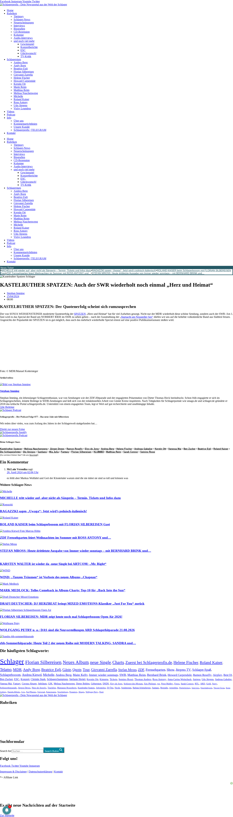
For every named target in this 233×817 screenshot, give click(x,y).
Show (170, 669)
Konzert (25, 679)
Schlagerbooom (10, 675)
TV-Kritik (25, 56)
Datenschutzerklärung (40, 771)
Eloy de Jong (92, 449)
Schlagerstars (14, 59)
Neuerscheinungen (24, 22)
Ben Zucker (189, 449)
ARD (202, 683)
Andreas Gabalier (143, 449)
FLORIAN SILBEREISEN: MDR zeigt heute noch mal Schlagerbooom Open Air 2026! (61, 616)
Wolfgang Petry (92, 692)
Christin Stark (38, 679)
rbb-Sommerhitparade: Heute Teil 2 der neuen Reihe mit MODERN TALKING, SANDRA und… (68, 643)
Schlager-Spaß (201, 669)
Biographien (6, 722)
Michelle (18, 96)
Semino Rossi (147, 452)
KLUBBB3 (99, 452)
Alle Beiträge (7, 407)
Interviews (19, 25)
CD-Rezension (22, 31)
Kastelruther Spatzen (11, 449)
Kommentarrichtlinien (25, 123)
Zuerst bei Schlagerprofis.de (148, 662)
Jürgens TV (183, 669)
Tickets (113, 679)
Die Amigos (29, 452)
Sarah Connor (130, 452)
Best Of (227, 675)
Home (10, 10)
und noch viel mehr (24, 41)
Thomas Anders (142, 679)
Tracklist (52, 688)
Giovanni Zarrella (23, 74)
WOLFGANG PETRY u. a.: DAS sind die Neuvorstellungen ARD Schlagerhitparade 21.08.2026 (67, 630)
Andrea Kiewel (32, 675)
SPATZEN (80, 313)
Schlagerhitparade (8, 688)
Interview (195, 688)
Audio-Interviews (23, 37)
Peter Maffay (167, 683)
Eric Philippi (150, 683)
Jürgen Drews (57, 449)
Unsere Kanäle (22, 126)
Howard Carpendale (24, 80)
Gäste (66, 670)
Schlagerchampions (57, 679)
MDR (17, 669)
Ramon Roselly (75, 449)
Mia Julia (54, 452)
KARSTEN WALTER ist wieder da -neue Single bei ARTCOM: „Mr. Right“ (53, 564)
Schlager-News (22, 19)
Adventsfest (101, 688)
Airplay (217, 675)
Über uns (19, 120)
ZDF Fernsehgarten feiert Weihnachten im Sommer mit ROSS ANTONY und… (48, 273)
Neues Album (76, 662)
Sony (214, 684)
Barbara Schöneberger (142, 688)
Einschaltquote (206, 688)
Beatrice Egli (21, 68)
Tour (86, 670)
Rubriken (12, 13)
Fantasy (65, 452)
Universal (41, 692)
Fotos (176, 683)
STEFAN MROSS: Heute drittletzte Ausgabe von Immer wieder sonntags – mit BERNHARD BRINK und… (148, 273)
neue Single (100, 662)
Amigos (196, 679)
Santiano (42, 452)
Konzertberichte (29, 47)
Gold (208, 684)
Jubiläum (42, 683)
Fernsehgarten (155, 669)
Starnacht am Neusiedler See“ (137, 316)
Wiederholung (184, 688)
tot (158, 683)
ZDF (141, 669)
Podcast (11, 114)
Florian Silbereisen (24, 71)
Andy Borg (20, 65)
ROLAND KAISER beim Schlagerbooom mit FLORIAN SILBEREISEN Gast (55, 524)
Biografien (19, 28)
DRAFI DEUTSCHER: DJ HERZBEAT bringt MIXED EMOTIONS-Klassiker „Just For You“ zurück (72, 603)
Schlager (12, 661)
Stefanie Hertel (77, 679)
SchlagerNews (8, 712)
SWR (122, 675)
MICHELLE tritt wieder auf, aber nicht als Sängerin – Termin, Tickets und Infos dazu (46, 270)
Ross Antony (21, 102)
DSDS (106, 683)
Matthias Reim (21, 90)
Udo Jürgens (20, 105)
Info (9, 117)
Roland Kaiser (21, 99)
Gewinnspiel (27, 44)
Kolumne (19, 34)
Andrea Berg (21, 62)
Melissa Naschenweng (26, 93)
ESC (23, 50)
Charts (118, 662)
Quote (76, 670)
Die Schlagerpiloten (10, 452)
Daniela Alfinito (14, 692)
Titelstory (19, 16)
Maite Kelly (80, 675)
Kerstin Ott (20, 83)
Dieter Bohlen (83, 683)
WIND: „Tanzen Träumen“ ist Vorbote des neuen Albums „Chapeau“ (48, 577)
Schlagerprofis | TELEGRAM (30, 129)
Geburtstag (96, 683)
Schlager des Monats (133, 683)
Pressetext (73, 692)
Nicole (117, 688)
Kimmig (104, 679)
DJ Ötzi (110, 688)
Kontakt (11, 133)
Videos (10, 111)
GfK (50, 683)
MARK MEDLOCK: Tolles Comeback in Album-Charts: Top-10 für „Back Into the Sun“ (62, 590)
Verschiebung (62, 692)
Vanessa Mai (174, 449)
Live (23, 692)
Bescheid (33, 455)
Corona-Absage (29, 683)
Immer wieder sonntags (103, 675)
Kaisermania (51, 692)
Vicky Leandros (22, 108)
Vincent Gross (219, 688)
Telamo (6, 669)
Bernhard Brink (156, 675)
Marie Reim (20, 87)
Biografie (164, 688)
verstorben (173, 688)
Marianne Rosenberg (66, 688)
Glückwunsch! (28, 53)
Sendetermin (126, 688)
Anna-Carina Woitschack (179, 679)
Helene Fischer (22, 77)
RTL (197, 683)
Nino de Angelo (39, 688)
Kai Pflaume (31, 692)
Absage (81, 692)
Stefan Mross (127, 669)
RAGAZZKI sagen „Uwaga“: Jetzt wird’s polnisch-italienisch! (124, 270)
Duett (101, 692)
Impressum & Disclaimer (13, 771)
